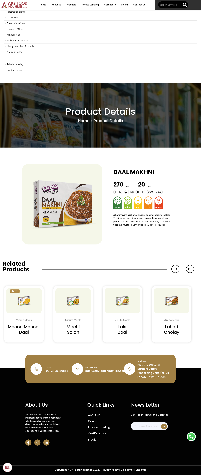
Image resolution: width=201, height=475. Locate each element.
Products (71, 4)
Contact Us (139, 4)
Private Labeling (90, 4)
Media (124, 4)
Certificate (110, 4)
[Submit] (164, 426)
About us (56, 4)
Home (43, 4)
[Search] (184, 4)
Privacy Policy (110, 469)
